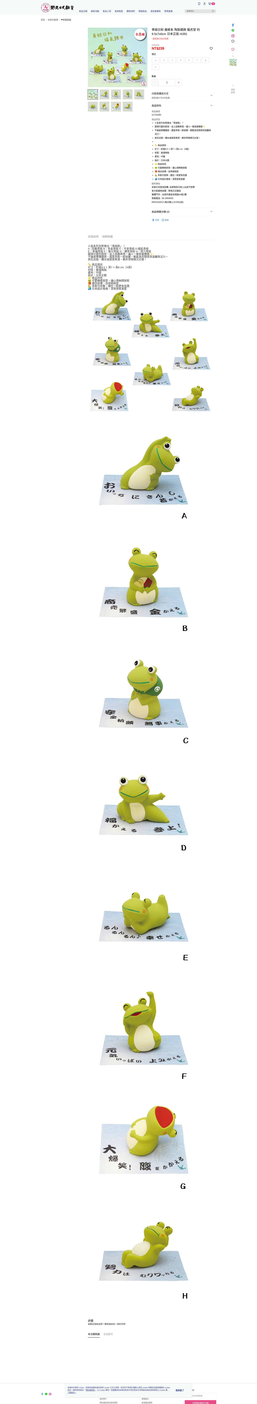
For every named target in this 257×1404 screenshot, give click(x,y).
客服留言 (145, 1399)
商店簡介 (103, 1399)
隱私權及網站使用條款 (108, 1403)
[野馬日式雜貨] (57, 8)
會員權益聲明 (147, 1403)
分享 (157, 220)
